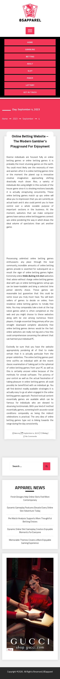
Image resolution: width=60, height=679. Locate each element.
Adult (30, 63)
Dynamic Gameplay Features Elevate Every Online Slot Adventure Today (30, 509)
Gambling (30, 49)
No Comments (31, 436)
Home (30, 42)
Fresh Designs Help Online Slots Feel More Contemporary (30, 498)
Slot (30, 70)
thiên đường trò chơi (33, 276)
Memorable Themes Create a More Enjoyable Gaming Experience (30, 541)
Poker (30, 77)
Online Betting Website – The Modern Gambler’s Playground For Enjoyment (30, 141)
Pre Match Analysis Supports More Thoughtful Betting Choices (30, 520)
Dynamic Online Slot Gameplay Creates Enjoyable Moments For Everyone (30, 530)
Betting (30, 56)
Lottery (30, 85)
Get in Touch (30, 92)
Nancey (17, 433)
